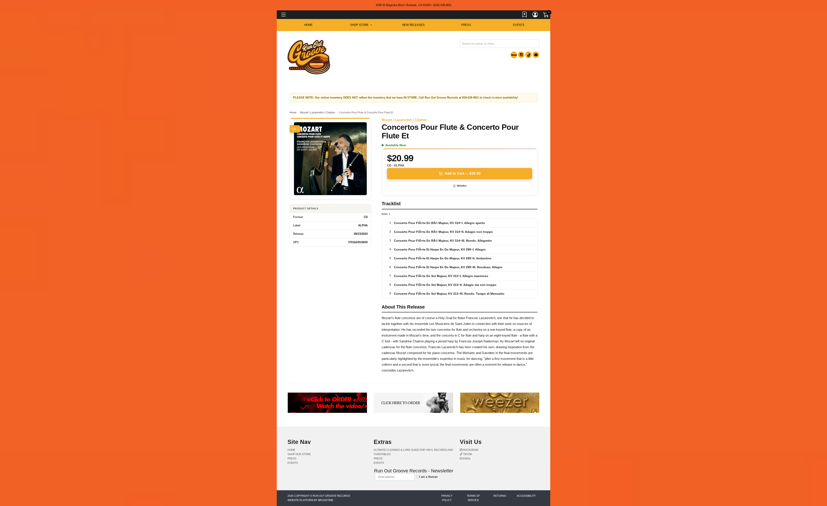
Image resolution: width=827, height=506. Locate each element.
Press (466, 25)
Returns (499, 495)
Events (518, 25)
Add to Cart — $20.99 (462, 173)
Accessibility (526, 495)
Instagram (470, 449)
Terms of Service (473, 498)
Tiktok (467, 454)
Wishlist (461, 185)
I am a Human (428, 476)
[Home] (309, 56)
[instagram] (521, 54)
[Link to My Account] (535, 15)
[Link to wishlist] (525, 15)
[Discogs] (514, 55)
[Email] (535, 54)
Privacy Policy (446, 498)
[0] (546, 15)
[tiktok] (528, 55)
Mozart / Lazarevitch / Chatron (317, 112)
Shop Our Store (299, 454)
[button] (361, 25)
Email (466, 458)
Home (293, 112)
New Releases (413, 25)
